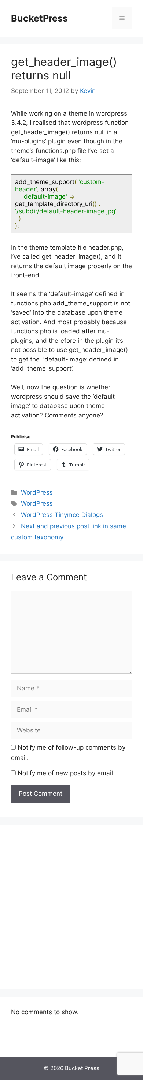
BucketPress (39, 18)
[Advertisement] (71, 907)
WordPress (37, 492)
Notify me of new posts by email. (66, 773)
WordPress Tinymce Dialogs (62, 514)
